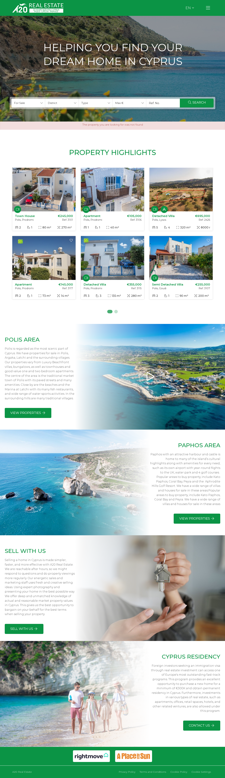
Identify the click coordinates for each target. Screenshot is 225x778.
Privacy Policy (127, 771)
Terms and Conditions (153, 771)
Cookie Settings (201, 771)
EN (188, 8)
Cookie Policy (178, 771)
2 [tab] (116, 311)
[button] (28, 103)
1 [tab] (109, 311)
